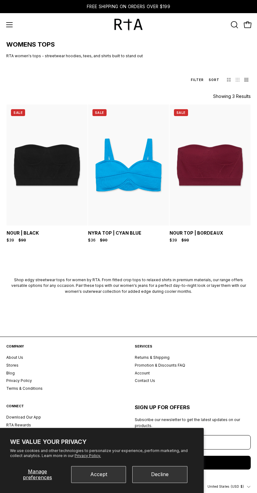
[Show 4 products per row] (246, 80)
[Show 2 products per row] (228, 80)
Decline (160, 474)
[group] (128, 6)
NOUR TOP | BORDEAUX (196, 233)
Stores (12, 365)
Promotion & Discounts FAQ (160, 365)
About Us (14, 357)
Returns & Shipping (152, 357)
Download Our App (23, 417)
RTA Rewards (18, 425)
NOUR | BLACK (23, 233)
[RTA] (128, 25)
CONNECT (15, 406)
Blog (10, 373)
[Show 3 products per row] (237, 80)
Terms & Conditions (24, 388)
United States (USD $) (225, 487)
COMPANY (15, 346)
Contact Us (145, 381)
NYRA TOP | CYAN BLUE (114, 233)
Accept (98, 474)
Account (142, 373)
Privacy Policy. (88, 455)
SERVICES (143, 346)
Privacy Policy (19, 381)
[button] (233, 24)
